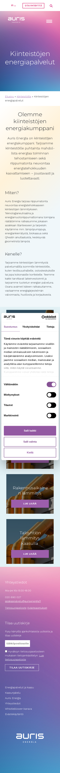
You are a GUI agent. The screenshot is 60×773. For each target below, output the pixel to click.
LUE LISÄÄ (30, 503)
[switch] (51, 394)
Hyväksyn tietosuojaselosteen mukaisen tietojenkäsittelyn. (24, 655)
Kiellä (30, 452)
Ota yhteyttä (33, 5)
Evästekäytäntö (14, 714)
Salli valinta (30, 441)
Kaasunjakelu (12, 692)
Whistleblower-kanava (18, 708)
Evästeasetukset (37, 607)
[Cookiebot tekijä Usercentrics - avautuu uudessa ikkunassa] (42, 317)
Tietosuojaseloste (15, 607)
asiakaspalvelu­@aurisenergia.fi (23, 601)
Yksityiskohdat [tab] (31, 326)
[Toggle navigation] (49, 21)
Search (51, 6)
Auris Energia (13, 698)
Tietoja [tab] (50, 326)
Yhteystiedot (12, 703)
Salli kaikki (30, 430)
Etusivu (9, 96)
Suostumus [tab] (10, 326)
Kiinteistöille (24, 96)
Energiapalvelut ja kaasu (19, 687)
